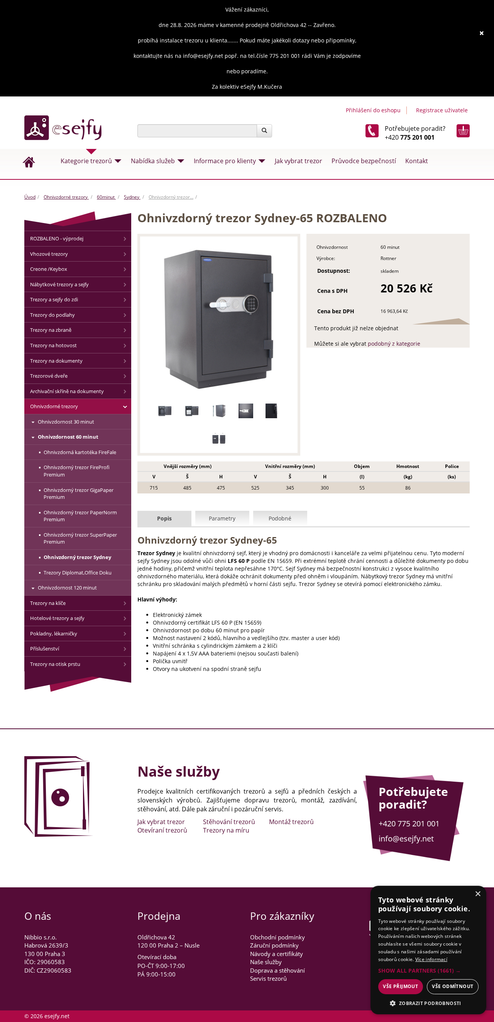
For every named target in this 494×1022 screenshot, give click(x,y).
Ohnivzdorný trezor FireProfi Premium (77, 471)
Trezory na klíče (48, 603)
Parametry (222, 518)
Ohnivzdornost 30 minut (66, 421)
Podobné (280, 518)
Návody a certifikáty (276, 954)
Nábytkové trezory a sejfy (59, 284)
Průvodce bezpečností (364, 161)
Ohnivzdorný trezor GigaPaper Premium (78, 494)
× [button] (477, 894)
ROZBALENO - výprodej (56, 238)
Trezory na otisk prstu (55, 663)
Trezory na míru (226, 830)
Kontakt (416, 161)
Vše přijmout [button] (400, 986)
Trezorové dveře (49, 375)
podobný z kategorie (394, 343)
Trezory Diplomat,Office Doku (78, 572)
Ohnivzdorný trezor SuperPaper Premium (80, 538)
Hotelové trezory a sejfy (57, 618)
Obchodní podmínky (277, 937)
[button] (428, 971)
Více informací (431, 959)
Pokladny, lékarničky (53, 633)
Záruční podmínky (274, 945)
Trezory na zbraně (50, 329)
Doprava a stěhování (277, 970)
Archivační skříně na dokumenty (67, 391)
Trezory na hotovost (53, 345)
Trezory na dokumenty (56, 360)
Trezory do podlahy (52, 314)
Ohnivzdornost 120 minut (67, 587)
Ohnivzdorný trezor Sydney (77, 557)
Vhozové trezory (49, 253)
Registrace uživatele (442, 110)
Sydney (132, 197)
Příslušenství (44, 648)
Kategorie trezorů (86, 161)
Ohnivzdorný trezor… (171, 197)
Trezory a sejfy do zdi (54, 299)
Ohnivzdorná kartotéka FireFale (80, 452)
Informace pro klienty (225, 161)
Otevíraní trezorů (162, 830)
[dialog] (428, 950)
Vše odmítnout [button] (452, 986)
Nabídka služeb (153, 161)
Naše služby (266, 962)
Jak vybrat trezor (298, 161)
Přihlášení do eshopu (373, 110)
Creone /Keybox (48, 268)
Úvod (30, 197)
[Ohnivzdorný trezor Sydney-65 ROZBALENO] (219, 319)
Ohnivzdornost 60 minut (68, 436)
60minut (106, 197)
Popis (164, 518)
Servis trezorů (268, 978)
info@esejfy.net (406, 838)
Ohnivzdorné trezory (66, 197)
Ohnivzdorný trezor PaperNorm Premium (80, 516)
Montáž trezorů (291, 822)
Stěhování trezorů (229, 822)
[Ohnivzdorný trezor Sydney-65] (165, 411)
